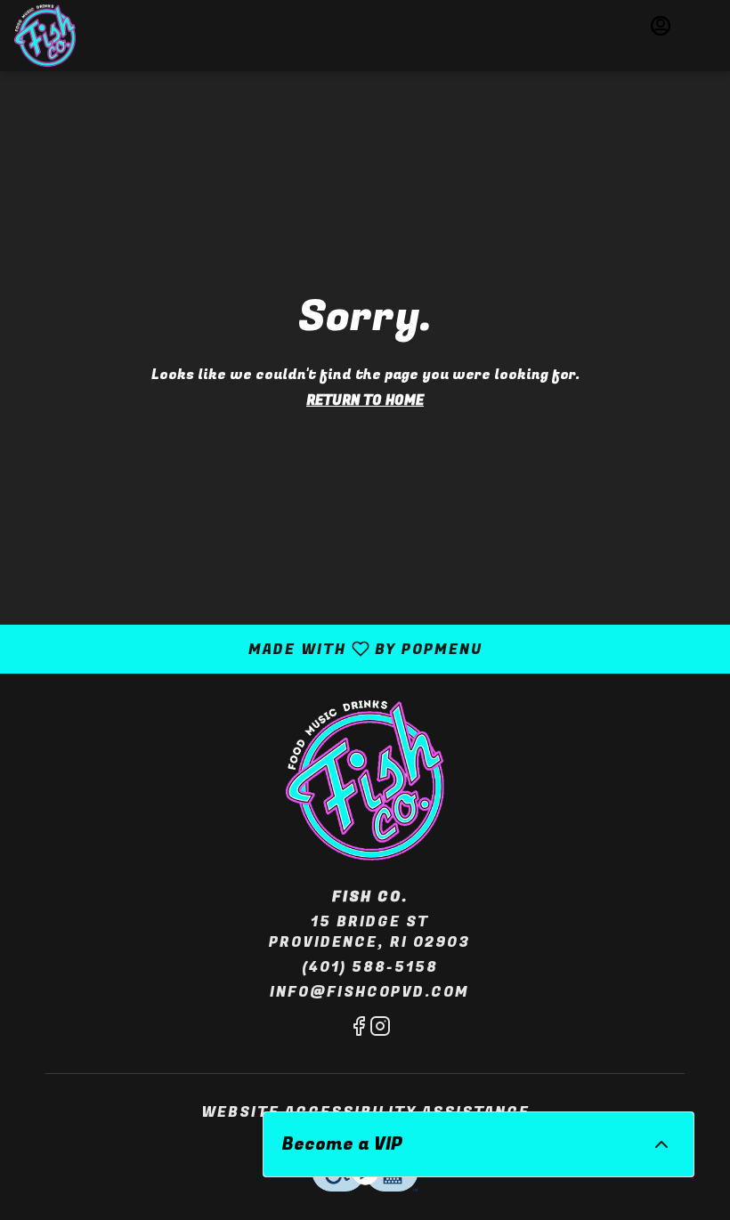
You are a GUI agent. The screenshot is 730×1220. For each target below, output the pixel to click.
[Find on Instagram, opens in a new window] (380, 1030)
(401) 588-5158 (370, 967)
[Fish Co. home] (81, 35)
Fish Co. (365, 780)
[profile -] (660, 25)
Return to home (365, 400)
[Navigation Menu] (705, 27)
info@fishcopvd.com (369, 992)
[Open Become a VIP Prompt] (661, 1144)
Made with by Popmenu (248, 648)
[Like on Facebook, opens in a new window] (358, 1030)
